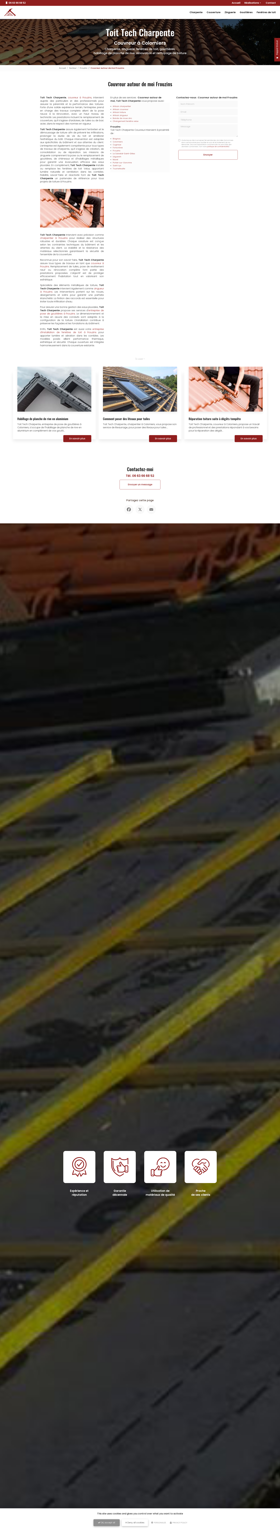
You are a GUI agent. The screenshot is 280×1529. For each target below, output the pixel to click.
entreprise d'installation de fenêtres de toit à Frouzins (72, 330)
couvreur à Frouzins (79, 97)
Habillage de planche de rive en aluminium (42, 418)
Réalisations (251, 3)
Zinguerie (230, 12)
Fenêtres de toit (266, 12)
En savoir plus (77, 438)
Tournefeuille (119, 168)
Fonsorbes (118, 147)
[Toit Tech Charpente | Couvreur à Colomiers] (10, 12)
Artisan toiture (119, 112)
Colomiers (118, 142)
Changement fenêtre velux (125, 121)
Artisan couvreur (120, 109)
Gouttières (246, 12)
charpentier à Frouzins (54, 238)
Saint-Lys (117, 165)
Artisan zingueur (120, 115)
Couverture (213, 12)
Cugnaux (117, 144)
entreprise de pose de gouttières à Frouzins (72, 312)
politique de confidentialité (218, 146)
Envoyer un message (140, 484)
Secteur (73, 68)
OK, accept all (107, 1522)
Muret (115, 159)
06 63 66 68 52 (143, 475)
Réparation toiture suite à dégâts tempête (215, 418)
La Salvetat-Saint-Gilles (124, 153)
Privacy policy (179, 1522)
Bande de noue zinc (122, 118)
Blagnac (117, 138)
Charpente (196, 12)
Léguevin (117, 156)
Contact (271, 3)
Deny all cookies (135, 1522)
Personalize (160, 1522)
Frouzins (83, 68)
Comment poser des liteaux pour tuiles (126, 418)
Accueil (236, 3)
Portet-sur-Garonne (122, 162)
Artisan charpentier (122, 106)
